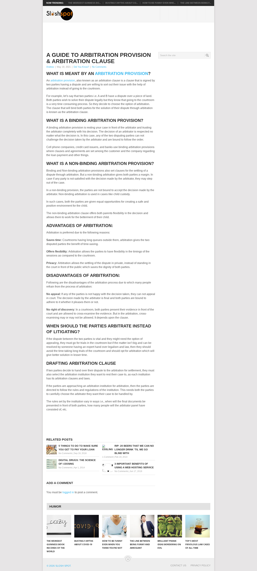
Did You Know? (81, 67)
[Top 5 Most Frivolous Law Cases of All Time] (197, 526)
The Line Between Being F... (195, 3)
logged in (68, 492)
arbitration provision (63, 80)
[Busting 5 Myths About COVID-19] (86, 526)
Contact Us (178, 565)
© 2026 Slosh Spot (59, 565)
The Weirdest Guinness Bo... (84, 3)
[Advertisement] (110, 34)
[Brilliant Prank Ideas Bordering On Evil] (170, 526)
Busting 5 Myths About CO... (121, 3)
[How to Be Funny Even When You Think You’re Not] (114, 526)
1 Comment (107, 457)
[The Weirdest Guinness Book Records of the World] (59, 526)
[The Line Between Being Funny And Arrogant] (142, 526)
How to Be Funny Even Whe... (159, 3)
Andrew (50, 67)
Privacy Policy (200, 565)
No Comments (99, 67)
